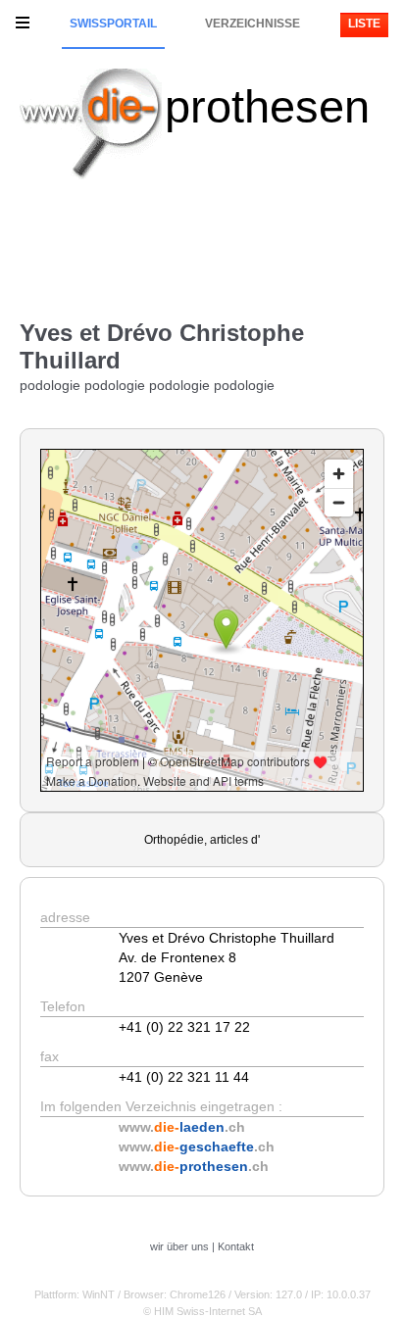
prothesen (267, 106)
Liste (364, 23)
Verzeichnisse (252, 23)
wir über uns (179, 1246)
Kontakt (236, 1246)
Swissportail (113, 23)
